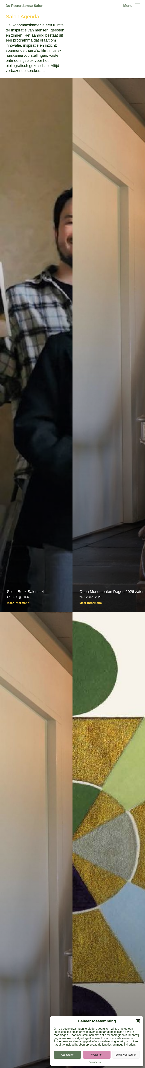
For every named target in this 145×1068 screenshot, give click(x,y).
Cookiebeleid (95, 1062)
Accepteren (67, 1054)
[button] (138, 1021)
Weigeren (96, 1054)
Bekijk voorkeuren (125, 1054)
